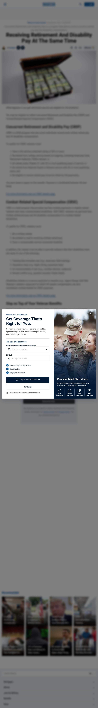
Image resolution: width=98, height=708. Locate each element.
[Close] (90, 313)
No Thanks (27, 387)
